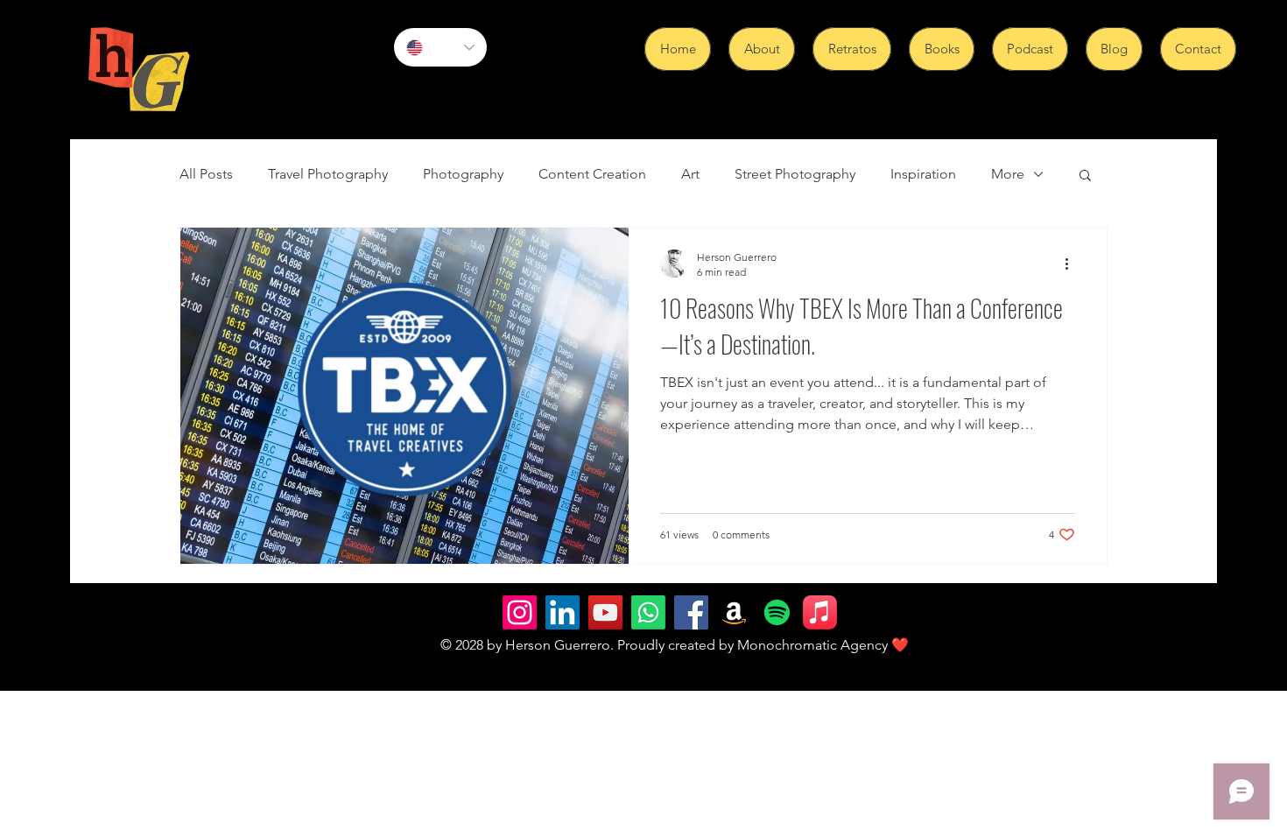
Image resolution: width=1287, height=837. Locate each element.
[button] (1085, 176)
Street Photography (795, 173)
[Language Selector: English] (440, 47)
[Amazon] (734, 612)
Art (690, 173)
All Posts (206, 173)
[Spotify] (777, 612)
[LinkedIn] (562, 612)
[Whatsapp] (648, 612)
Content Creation (592, 173)
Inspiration (923, 173)
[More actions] (1072, 263)
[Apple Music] (820, 612)
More (1007, 173)
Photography (463, 173)
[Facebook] (691, 612)
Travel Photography (328, 173)
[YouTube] (605, 612)
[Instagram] (520, 612)
